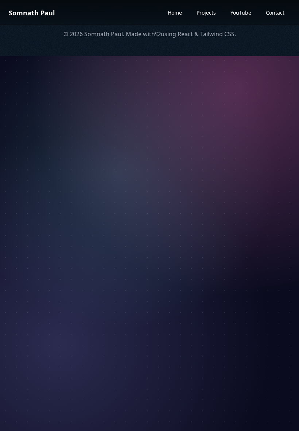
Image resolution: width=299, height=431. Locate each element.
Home (175, 12)
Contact (275, 12)
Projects (206, 12)
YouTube (240, 12)
